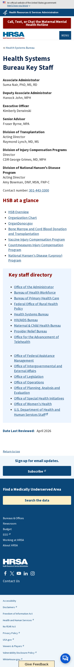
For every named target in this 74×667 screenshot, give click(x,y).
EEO (5, 534)
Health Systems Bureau (20, 47)
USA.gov (7, 639)
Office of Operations (29, 382)
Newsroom (9, 523)
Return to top (11, 451)
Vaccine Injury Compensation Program (36, 239)
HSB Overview (18, 212)
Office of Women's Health (33, 404)
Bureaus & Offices (13, 518)
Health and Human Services (17, 620)
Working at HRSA (13, 540)
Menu (65, 35)
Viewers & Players (12, 646)
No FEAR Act (9, 626)
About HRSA (10, 545)
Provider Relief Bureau (30, 331)
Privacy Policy (10, 633)
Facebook (5, 573)
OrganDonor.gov (20, 223)
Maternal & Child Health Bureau (37, 325)
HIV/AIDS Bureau (26, 320)
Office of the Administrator (34, 287)
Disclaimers (9, 607)
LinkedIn (25, 573)
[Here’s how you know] (37, 4)
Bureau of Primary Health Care (36, 298)
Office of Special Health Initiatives (39, 398)
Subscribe (35, 471)
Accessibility (9, 600)
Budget (7, 529)
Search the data (37, 500)
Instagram (32, 573)
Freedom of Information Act (18, 613)
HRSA (14, 35)
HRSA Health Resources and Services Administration (15, 563)
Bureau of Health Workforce (35, 292)
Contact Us (11, 581)
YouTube (19, 573)
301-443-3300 (39, 190)
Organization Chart (22, 217)
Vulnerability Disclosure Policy (18, 652)
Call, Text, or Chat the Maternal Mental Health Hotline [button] (37, 23)
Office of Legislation (28, 376)
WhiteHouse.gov (11, 659)
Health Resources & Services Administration (33, 12)
